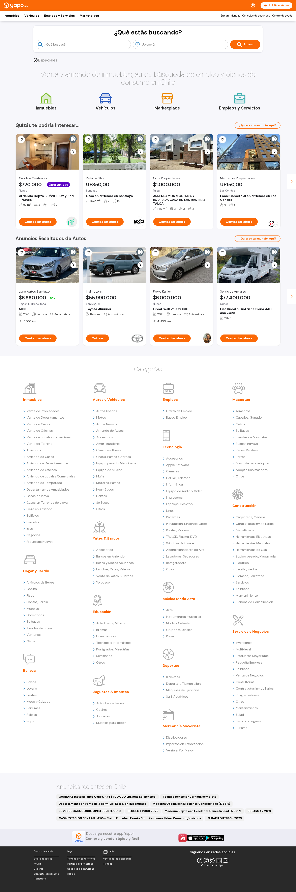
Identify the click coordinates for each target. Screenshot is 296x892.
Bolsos (31, 682)
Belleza (29, 670)
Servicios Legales (248, 721)
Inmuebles (11, 16)
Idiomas (102, 630)
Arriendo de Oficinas (42, 470)
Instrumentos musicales (183, 617)
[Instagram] (206, 860)
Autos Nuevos (106, 424)
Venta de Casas (38, 424)
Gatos (240, 424)
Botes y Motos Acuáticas (115, 563)
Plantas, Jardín (37, 602)
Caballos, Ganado (249, 417)
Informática (174, 484)
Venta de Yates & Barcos (114, 576)
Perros (240, 457)
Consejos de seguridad (256, 15)
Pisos (30, 595)
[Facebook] (200, 860)
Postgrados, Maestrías (112, 649)
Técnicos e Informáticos (113, 643)
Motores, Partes (108, 483)
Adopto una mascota (252, 470)
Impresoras (174, 497)
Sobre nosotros (43, 858)
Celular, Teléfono (178, 478)
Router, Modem (177, 530)
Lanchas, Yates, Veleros (113, 569)
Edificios (33, 515)
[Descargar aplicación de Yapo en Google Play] (215, 838)
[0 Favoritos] (222, 139)
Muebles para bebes (111, 723)
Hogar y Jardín (36, 571)
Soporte (38, 868)
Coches (102, 710)
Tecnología (172, 447)
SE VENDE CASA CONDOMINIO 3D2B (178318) (90, 811)
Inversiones (244, 643)
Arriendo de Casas (40, 457)
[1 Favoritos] (155, 139)
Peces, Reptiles (247, 450)
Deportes (171, 665)
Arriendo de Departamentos (47, 463)
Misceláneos (245, 530)
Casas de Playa (38, 496)
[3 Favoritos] (21, 139)
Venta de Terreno (40, 444)
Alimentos (243, 411)
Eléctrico (242, 563)
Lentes (32, 695)
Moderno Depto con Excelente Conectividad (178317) (203, 811)
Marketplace (89, 16)
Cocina (32, 589)
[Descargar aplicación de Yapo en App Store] (196, 838)
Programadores (247, 695)
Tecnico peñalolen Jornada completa (189, 796)
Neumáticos (105, 489)
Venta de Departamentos (45, 417)
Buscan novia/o (247, 444)
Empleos (170, 399)
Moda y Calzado (39, 701)
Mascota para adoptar (253, 463)
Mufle (100, 476)
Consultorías (245, 682)
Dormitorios (35, 615)
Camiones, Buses (108, 450)
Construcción (244, 505)
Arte (169, 610)
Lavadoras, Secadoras (182, 556)
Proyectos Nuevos (40, 542)
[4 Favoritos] (88, 139)
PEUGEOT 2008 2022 (143, 811)
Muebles (33, 608)
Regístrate (40, 878)
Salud (240, 715)
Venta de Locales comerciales (49, 437)
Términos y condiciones (81, 858)
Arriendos (34, 450)
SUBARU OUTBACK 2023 (224, 818)
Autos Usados (106, 411)
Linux (170, 511)
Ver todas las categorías (117, 858)
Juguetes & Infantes (111, 691)
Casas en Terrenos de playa (47, 502)
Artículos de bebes (110, 703)
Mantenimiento (247, 595)
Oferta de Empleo (179, 411)
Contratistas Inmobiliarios (255, 524)
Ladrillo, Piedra (246, 569)
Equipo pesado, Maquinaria (116, 463)
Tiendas (107, 863)
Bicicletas (173, 677)
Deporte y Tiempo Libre (183, 684)
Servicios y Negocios (250, 631)
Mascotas (241, 399)
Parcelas (33, 522)
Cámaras (172, 471)
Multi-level (243, 649)
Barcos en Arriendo (110, 556)
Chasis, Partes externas (113, 457)
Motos (101, 417)
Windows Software (180, 543)
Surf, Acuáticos (177, 696)
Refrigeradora (176, 563)
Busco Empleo (176, 417)
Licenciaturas (106, 636)
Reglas (71, 873)
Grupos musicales (179, 630)
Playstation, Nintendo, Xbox (186, 524)
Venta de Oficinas (40, 430)
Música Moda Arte (179, 598)
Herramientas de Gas (251, 550)
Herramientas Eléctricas (253, 537)
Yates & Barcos (106, 538)
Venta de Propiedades (43, 411)
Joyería (32, 688)
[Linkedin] (219, 860)
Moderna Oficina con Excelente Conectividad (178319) (191, 804)
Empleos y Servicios (59, 16)
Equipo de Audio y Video (184, 491)
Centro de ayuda (282, 15)
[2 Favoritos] (21, 252)
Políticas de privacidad (80, 863)
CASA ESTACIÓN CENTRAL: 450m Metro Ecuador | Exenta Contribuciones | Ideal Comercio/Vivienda (130, 818)
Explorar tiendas (230, 15)
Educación (102, 611)
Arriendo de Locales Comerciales (51, 476)
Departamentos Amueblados (48, 489)
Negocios (33, 535)
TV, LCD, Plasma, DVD (181, 537)
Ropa (30, 721)
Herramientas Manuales (253, 543)
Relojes (32, 715)
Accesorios (104, 437)
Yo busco (103, 582)
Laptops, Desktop (179, 504)
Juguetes (103, 716)
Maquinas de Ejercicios (183, 690)
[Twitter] (212, 860)
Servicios (242, 582)
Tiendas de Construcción (254, 602)
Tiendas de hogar (39, 628)
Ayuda (37, 863)
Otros (31, 641)
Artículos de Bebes (40, 582)
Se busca (33, 621)
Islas (30, 528)
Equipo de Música (109, 470)
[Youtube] (225, 860)
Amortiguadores (108, 444)
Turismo (241, 728)
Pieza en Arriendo (39, 509)
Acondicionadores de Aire (185, 550)
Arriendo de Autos (110, 430)
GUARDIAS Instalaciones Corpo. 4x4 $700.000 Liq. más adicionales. (107, 796)
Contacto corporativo (46, 873)
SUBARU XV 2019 (259, 811)
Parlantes (173, 517)
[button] (73, 152)
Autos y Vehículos (109, 399)
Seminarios (104, 656)
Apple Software (177, 465)
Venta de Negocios (250, 675)
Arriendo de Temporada (44, 483)
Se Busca (103, 502)
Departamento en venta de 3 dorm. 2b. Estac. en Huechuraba (102, 804)
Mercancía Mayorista (182, 726)
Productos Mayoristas (252, 656)
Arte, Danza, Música (110, 623)
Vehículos (31, 16)
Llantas (101, 496)
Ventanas (34, 635)
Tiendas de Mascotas (252, 437)
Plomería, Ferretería (250, 576)
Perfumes (33, 708)
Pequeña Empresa (249, 662)
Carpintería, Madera (250, 517)
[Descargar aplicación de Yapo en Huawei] (182, 837)
